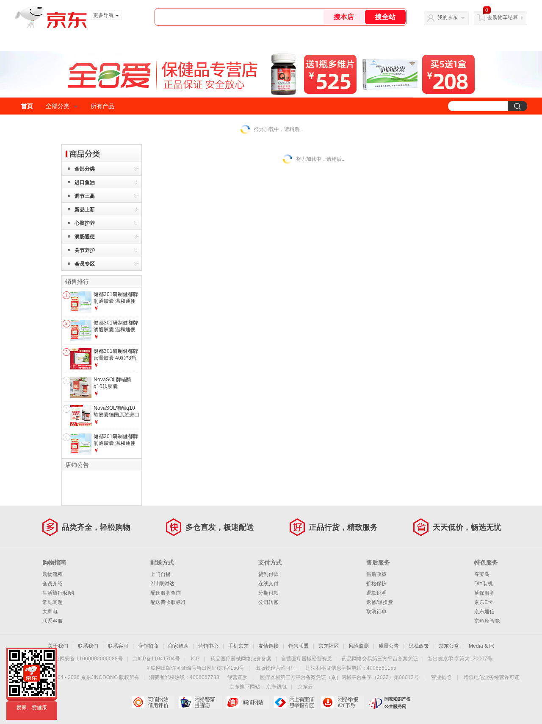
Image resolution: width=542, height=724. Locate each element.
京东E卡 (483, 602)
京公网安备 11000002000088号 (86, 659)
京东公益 (449, 646)
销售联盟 (298, 646)
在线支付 (268, 584)
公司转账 (268, 602)
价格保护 (376, 584)
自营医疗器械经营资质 (306, 659)
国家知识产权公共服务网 (390, 702)
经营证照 (237, 677)
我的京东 (447, 17)
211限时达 (162, 584)
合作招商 (148, 646)
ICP (195, 659)
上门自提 (160, 574)
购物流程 (52, 574)
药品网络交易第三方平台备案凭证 (380, 659)
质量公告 (389, 646)
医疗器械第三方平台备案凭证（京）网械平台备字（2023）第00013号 (339, 677)
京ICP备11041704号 (156, 659)
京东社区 (328, 646)
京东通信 (484, 612)
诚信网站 (247, 702)
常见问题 (52, 602)
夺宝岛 (481, 574)
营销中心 (208, 646)
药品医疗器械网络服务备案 (240, 659)
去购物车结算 (502, 17)
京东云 (305, 687)
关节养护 (85, 250)
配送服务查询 (165, 593)
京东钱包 (276, 687)
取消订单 (376, 612)
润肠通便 (85, 237)
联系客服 (52, 621)
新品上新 (85, 209)
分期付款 (268, 593)
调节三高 (85, 196)
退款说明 (376, 593)
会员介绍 (52, 584)
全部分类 (57, 106)
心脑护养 (85, 223)
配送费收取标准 (168, 602)
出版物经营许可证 (275, 668)
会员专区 (85, 264)
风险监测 (358, 646)
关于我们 (58, 646)
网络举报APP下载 (342, 702)
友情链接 (268, 646)
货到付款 (268, 574)
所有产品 (102, 106)
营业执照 (441, 677)
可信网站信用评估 (152, 702)
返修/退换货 (379, 602)
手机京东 (238, 646)
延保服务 (484, 593)
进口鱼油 (85, 182)
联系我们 (88, 646)
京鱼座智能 (487, 621)
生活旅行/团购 (58, 593)
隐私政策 (419, 646)
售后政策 (376, 574)
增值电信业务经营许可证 (492, 677)
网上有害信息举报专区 (295, 702)
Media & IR (481, 646)
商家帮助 (178, 646)
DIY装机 (483, 584)
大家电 (50, 612)
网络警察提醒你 (200, 702)
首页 (27, 106)
